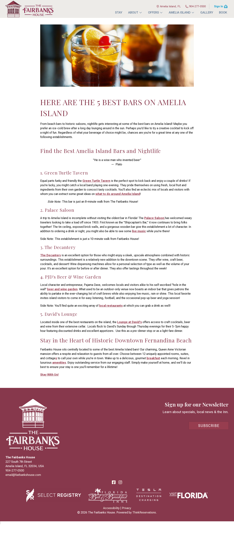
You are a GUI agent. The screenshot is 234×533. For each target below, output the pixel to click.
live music (139, 231)
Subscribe (208, 425)
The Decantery (50, 255)
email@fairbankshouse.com (23, 475)
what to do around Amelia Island (117, 194)
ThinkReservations (144, 512)
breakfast (153, 358)
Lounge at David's (129, 322)
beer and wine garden (62, 289)
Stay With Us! (49, 374)
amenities (59, 362)
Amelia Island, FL (170, 6)
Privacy (126, 508)
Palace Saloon (154, 218)
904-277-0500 (197, 6)
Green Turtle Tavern (96, 181)
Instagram (120, 482)
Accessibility (111, 508)
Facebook (114, 482)
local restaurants (111, 305)
